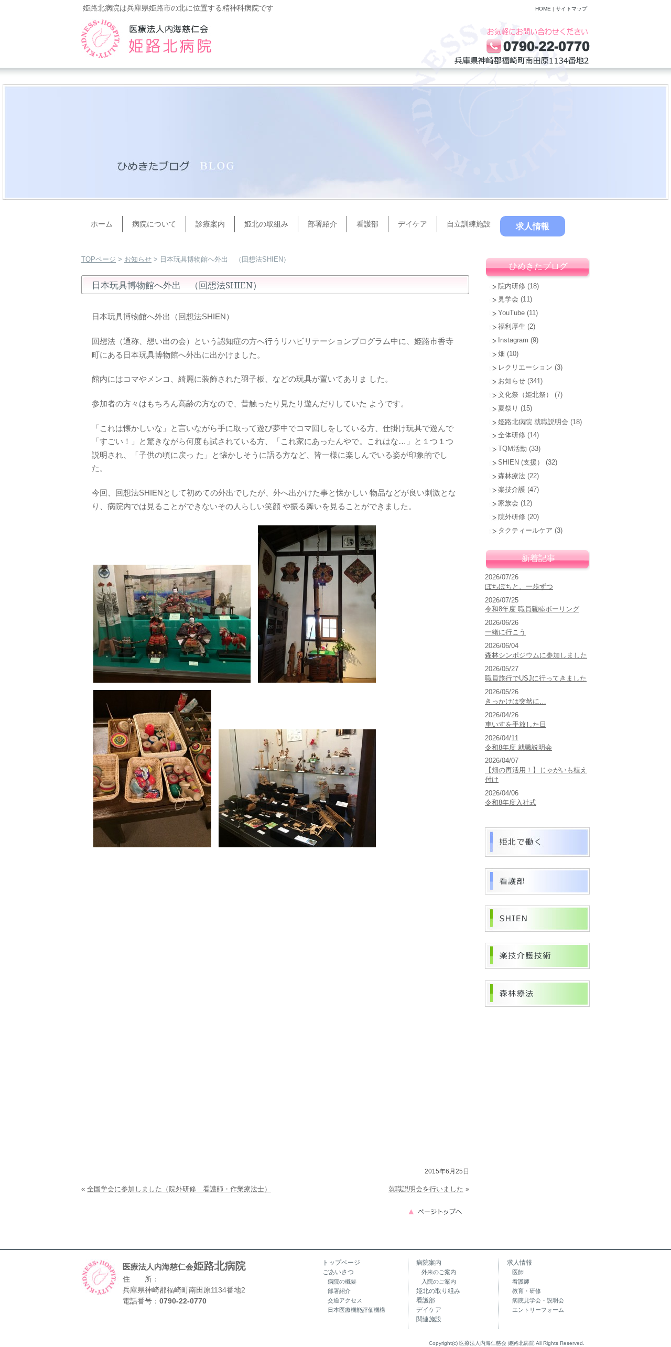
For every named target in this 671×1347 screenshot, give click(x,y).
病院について (154, 224)
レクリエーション (525, 367)
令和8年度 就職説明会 (518, 747)
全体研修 (511, 435)
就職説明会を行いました (425, 1189)
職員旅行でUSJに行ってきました (536, 678)
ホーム (102, 224)
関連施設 (428, 1319)
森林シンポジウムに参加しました (536, 655)
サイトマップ (571, 9)
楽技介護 (511, 489)
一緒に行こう (505, 632)
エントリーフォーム (538, 1310)
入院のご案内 (438, 1281)
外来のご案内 (438, 1272)
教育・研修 (526, 1291)
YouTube (511, 313)
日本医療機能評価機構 (356, 1310)
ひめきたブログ (538, 266)
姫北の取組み (266, 224)
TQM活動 (512, 448)
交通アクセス (345, 1300)
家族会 (508, 503)
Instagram (513, 340)
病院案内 (428, 1262)
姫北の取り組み (438, 1291)
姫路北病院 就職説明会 (533, 422)
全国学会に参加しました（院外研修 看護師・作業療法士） (179, 1189)
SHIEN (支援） (521, 462)
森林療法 (511, 476)
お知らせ (137, 259)
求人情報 (532, 226)
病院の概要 (342, 1281)
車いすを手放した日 (515, 724)
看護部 (367, 224)
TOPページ (98, 259)
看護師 (520, 1281)
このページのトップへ (438, 1211)
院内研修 (511, 286)
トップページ (341, 1262)
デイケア (412, 224)
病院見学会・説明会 (538, 1300)
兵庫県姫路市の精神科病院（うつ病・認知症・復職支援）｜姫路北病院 (146, 38)
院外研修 (511, 517)
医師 (518, 1272)
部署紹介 (322, 224)
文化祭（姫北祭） (525, 394)
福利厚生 (511, 326)
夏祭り (508, 408)
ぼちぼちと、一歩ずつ (519, 586)
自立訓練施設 (469, 224)
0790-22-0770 (183, 1301)
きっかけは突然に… (515, 701)
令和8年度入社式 (510, 802)
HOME (543, 9)
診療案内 (210, 224)
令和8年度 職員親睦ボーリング (532, 609)
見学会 (508, 299)
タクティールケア (525, 530)
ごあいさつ (338, 1272)
